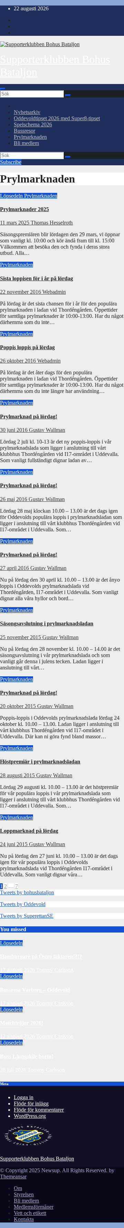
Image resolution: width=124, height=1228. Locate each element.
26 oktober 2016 (18, 361)
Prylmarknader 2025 (24, 209)
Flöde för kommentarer (39, 1110)
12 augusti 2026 (18, 1036)
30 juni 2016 (14, 430)
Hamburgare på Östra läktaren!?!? (41, 956)
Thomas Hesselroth (52, 223)
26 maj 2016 (14, 499)
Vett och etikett (30, 1213)
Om (18, 1188)
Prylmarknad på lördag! (28, 416)
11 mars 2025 (15, 223)
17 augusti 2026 (18, 970)
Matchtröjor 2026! (21, 1023)
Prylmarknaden (30, 137)
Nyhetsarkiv (27, 112)
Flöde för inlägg (31, 1103)
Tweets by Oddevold (22, 904)
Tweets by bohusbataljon (27, 892)
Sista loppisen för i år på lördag (36, 278)
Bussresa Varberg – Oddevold (35, 990)
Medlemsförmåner (33, 1207)
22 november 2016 (21, 292)
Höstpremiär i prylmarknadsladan (40, 761)
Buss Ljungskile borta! (26, 1056)
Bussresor (24, 131)
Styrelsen (24, 1194)
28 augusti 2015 (18, 775)
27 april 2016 (15, 568)
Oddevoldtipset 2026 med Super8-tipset (57, 118)
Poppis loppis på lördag (27, 347)
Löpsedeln (12, 196)
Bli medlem (26, 143)
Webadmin (54, 292)
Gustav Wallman (47, 430)
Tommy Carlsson (54, 970)
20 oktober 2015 (18, 706)
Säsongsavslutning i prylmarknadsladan (46, 623)
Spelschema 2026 (33, 124)
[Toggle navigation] (3, 89)
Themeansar (13, 1176)
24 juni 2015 (14, 844)
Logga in (23, 1097)
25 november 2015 (21, 637)
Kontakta (24, 1219)
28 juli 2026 (14, 1070)
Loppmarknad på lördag (29, 831)
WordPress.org (30, 1116)
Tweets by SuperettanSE (26, 916)
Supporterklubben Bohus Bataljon (37, 1159)
